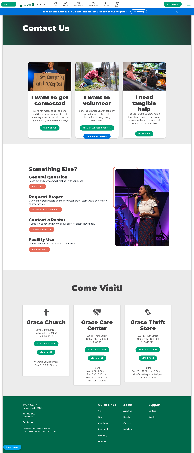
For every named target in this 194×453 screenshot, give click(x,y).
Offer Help (138, 11)
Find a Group (50, 128)
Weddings (103, 435)
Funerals (102, 441)
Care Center (103, 423)
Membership (104, 429)
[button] (8, 4)
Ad (55, 431)
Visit (100, 411)
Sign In (152, 417)
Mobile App (128, 429)
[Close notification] (177, 11)
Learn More (144, 134)
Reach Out (37, 187)
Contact (152, 411)
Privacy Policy (27, 431)
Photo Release (48, 431)
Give (100, 417)
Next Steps (13, 447)
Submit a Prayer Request (45, 210)
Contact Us (28, 416)
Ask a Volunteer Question (97, 128)
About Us (127, 411)
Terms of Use (37, 431)
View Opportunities (97, 136)
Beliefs (126, 417)
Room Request (39, 249)
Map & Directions (46, 344)
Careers (127, 423)
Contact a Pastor (41, 229)
